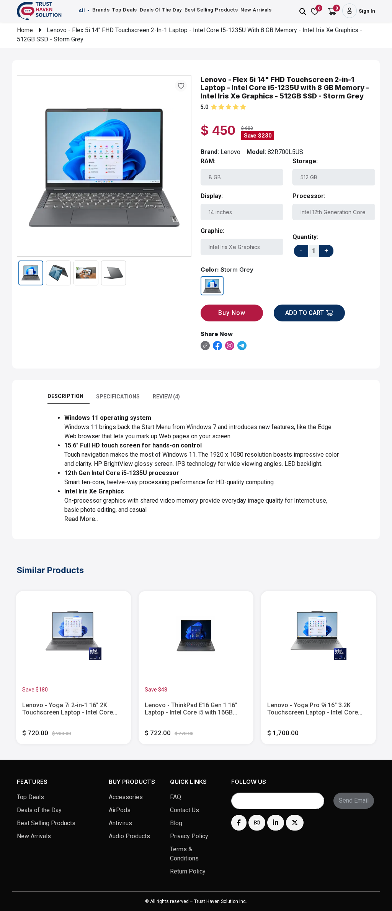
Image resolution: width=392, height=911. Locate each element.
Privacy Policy (189, 836)
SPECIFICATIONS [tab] (118, 396)
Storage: (305, 161)
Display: (212, 196)
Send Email (354, 800)
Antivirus (120, 823)
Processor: (308, 196)
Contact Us (184, 810)
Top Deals (124, 10)
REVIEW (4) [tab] (166, 396)
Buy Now (231, 312)
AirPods (120, 810)
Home (25, 30)
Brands (100, 10)
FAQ (175, 797)
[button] (85, 11)
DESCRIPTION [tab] (65, 396)
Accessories (126, 797)
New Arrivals (255, 10)
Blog (176, 823)
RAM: (208, 161)
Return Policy (188, 871)
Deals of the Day (39, 810)
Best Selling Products (211, 10)
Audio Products (129, 836)
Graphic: (212, 230)
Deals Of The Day (161, 10)
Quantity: (305, 237)
